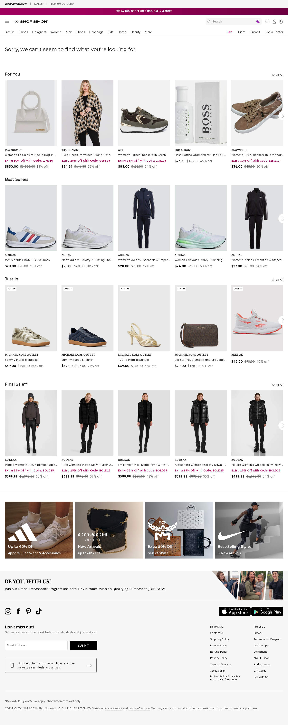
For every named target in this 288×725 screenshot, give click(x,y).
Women (56, 32)
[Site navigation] (7, 22)
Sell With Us (261, 677)
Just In (9, 32)
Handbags (96, 32)
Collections (260, 651)
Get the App (261, 645)
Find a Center (274, 32)
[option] (31, 124)
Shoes (80, 32)
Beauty (135, 32)
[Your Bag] (281, 22)
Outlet (241, 32)
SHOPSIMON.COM (16, 4)
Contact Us (217, 633)
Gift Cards (260, 670)
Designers (39, 32)
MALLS (38, 3)
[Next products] (283, 115)
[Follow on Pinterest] (29, 613)
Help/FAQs (217, 626)
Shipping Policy (219, 639)
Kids (110, 32)
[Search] (234, 21)
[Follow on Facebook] (18, 613)
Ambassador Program (267, 639)
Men (69, 32)
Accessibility (218, 670)
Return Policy (218, 645)
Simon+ (255, 32)
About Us (259, 626)
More (148, 32)
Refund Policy (218, 651)
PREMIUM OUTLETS (62, 3)
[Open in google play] (267, 615)
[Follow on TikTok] (39, 613)
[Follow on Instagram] (8, 613)
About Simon (262, 658)
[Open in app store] (235, 615)
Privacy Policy (218, 658)
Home (122, 32)
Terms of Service (220, 664)
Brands (23, 32)
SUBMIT (83, 645)
